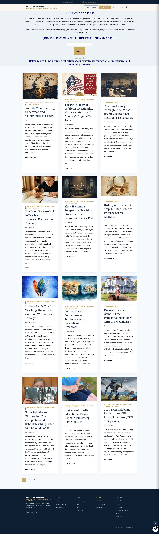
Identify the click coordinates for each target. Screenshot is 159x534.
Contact (118, 504)
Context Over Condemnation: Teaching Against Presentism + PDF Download (76, 319)
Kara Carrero (31, 120)
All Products (60, 501)
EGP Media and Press (32, 104)
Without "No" (99, 507)
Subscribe (105, 7)
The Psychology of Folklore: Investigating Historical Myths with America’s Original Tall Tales (79, 112)
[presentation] (40, 86)
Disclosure (119, 516)
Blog (77, 504)
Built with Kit (79, 58)
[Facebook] (36, 512)
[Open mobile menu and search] (117, 7)
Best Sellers (60, 507)
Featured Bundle (61, 504)
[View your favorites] (155, 523)
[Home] (113, 7)
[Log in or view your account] (122, 7)
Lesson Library (91, 7)
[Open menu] (131, 7)
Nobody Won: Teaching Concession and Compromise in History (40, 111)
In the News (79, 511)
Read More (30, 157)
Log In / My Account (122, 501)
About (78, 507)
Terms (122, 527)
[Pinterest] (27, 512)
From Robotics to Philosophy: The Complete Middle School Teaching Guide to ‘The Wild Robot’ (39, 420)
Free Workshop (100, 504)
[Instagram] (32, 512)
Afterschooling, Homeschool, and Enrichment (40, 103)
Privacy (117, 527)
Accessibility (129, 527)
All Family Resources (102, 501)
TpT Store (119, 507)
